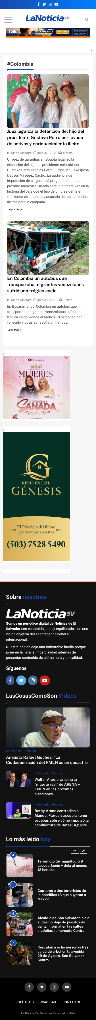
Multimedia (14, 751)
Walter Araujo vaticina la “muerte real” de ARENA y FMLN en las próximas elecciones (57, 786)
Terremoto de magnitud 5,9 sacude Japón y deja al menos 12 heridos (62, 865)
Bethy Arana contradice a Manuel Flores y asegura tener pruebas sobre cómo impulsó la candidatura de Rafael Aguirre (62, 818)
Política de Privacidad (36, 1002)
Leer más (13, 209)
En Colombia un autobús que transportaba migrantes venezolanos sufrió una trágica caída (45, 284)
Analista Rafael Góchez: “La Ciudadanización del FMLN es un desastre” (47, 760)
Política (57, 773)
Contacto (71, 1002)
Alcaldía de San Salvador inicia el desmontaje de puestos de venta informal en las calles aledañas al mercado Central (63, 924)
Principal (29, 751)
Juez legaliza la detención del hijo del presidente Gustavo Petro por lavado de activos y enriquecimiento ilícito (45, 137)
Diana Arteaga (21, 153)
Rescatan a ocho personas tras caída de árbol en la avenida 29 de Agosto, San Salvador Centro (63, 953)
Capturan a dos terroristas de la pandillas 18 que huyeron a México (62, 895)
